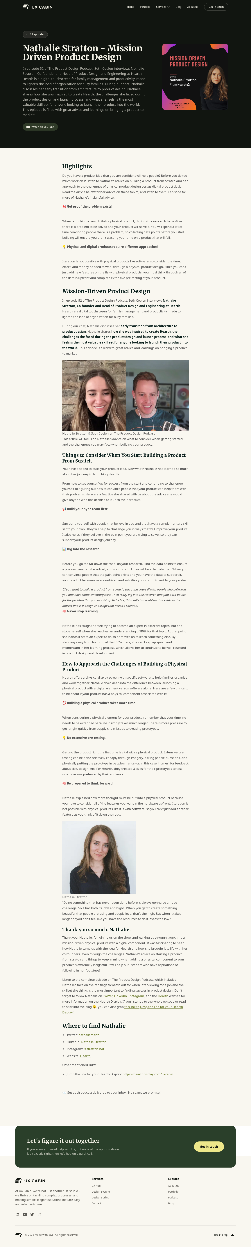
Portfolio (145, 6)
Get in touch (216, 6)
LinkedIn (120, 996)
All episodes (37, 34)
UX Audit (97, 1185)
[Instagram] (39, 1214)
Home (130, 6)
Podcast (173, 1197)
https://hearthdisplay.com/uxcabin (148, 1074)
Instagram (136, 996)
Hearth (163, 996)
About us (192, 6)
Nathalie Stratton (93, 1042)
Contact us (98, 1203)
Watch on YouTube (42, 127)
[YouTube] (25, 1214)
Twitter (107, 996)
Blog (178, 6)
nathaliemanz (88, 1035)
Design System (101, 1191)
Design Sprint (100, 1197)
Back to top (221, 1235)
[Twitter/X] (32, 1214)
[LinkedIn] (17, 1214)
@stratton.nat (94, 1049)
